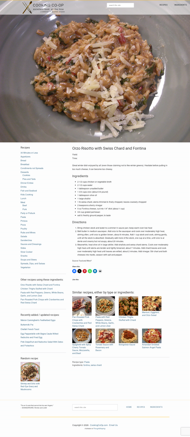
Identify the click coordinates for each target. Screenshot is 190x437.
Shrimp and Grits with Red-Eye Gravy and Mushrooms (30, 386)
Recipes (141, 407)
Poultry (24, 228)
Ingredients (156, 407)
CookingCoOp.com (99, 425)
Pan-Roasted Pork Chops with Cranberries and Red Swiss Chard (82, 321)
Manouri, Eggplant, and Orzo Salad (150, 314)
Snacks (24, 255)
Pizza (23, 224)
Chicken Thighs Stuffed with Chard (127, 318)
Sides (23, 247)
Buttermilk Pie (27, 325)
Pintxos (24, 220)
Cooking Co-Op (48, 5)
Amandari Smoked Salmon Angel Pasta (151, 346)
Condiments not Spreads (32, 168)
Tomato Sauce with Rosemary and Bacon (104, 347)
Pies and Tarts (29, 179)
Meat (23, 202)
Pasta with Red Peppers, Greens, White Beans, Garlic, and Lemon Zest (105, 321)
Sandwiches (26, 240)
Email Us (113, 425)
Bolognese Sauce (127, 344)
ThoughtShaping (99, 428)
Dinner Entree (27, 182)
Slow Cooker (26, 251)
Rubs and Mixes (28, 232)
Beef (24, 205)
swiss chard (96, 365)
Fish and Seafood (29, 190)
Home (129, 407)
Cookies (26, 175)
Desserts (25, 172)
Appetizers (25, 156)
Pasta (87, 361)
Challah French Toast (30, 329)
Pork (24, 209)
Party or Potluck (28, 213)
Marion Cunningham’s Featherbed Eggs (38, 320)
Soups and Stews (29, 259)
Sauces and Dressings (31, 244)
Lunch (23, 198)
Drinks (23, 186)
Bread (23, 160)
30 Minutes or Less (29, 152)
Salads (24, 236)
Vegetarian (26, 267)
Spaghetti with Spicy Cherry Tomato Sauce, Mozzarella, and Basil (81, 349)
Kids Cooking (27, 194)
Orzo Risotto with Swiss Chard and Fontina (40, 284)
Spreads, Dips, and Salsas (33, 263)
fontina (86, 365)
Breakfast (25, 164)
